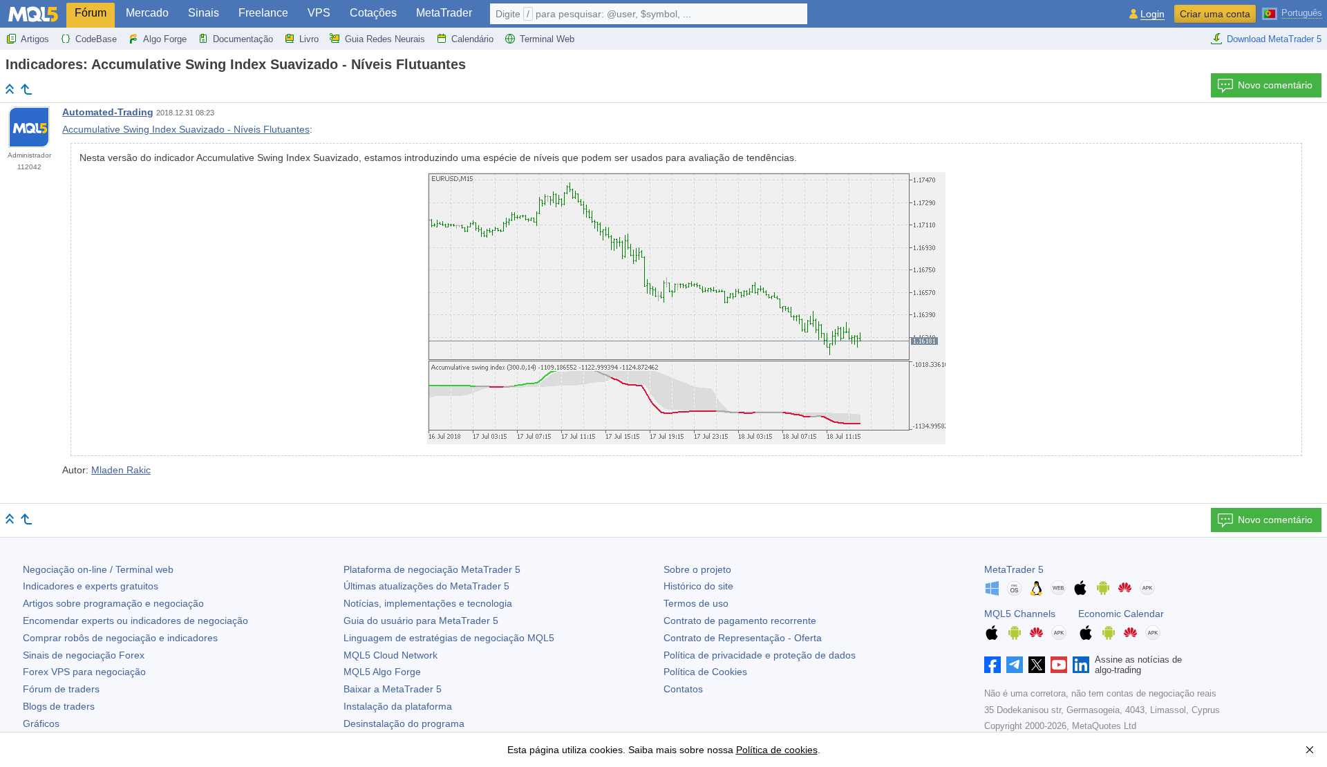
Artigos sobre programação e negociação (113, 603)
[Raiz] (10, 89)
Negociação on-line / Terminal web (98, 569)
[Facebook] (992, 664)
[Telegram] (1014, 664)
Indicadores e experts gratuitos (90, 585)
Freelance (263, 13)
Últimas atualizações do (426, 585)
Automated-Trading (107, 111)
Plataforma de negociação (431, 569)
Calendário (472, 39)
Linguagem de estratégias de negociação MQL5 (448, 637)
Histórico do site (698, 585)
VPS (319, 13)
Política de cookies (777, 749)
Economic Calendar (1121, 613)
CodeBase (96, 39)
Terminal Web (547, 39)
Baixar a (392, 688)
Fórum (90, 13)
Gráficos (41, 723)
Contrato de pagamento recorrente (740, 620)
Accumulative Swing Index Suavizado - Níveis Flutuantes (186, 129)
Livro (309, 39)
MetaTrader (444, 13)
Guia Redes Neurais (385, 39)
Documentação (243, 39)
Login (1152, 14)
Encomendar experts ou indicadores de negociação (135, 620)
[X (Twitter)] (1036, 664)
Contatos (683, 688)
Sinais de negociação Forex (83, 655)
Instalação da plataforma (397, 706)
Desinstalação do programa (403, 723)
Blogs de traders (59, 706)
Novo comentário (1275, 85)
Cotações (373, 13)
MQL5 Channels (1019, 613)
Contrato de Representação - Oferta (743, 637)
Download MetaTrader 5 (1274, 39)
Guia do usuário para (420, 620)
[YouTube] (1059, 664)
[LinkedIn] (1081, 664)
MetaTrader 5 (1014, 569)
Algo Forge (165, 39)
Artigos (35, 39)
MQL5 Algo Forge (382, 671)
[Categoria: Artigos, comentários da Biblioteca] (26, 89)
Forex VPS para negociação (84, 671)
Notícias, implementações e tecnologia (427, 603)
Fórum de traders (61, 688)
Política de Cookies (705, 671)
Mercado (147, 13)
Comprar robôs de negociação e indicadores (120, 637)
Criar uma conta (1215, 13)
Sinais (203, 13)
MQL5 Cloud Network (390, 655)
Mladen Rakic (121, 469)
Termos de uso (696, 603)
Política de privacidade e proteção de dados (760, 655)
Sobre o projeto (697, 569)
